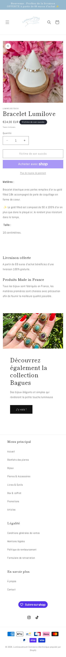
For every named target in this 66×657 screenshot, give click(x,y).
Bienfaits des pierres (18, 459)
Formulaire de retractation (21, 557)
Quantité (7, 133)
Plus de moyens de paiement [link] (33, 173)
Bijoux (10, 468)
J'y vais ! (21, 409)
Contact (11, 589)
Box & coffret (14, 493)
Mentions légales (16, 541)
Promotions (13, 501)
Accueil (11, 451)
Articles (11, 509)
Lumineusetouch (20, 647)
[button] (7, 22)
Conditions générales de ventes (23, 533)
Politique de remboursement (22, 549)
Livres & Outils (15, 484)
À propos (11, 581)
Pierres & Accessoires (18, 476)
